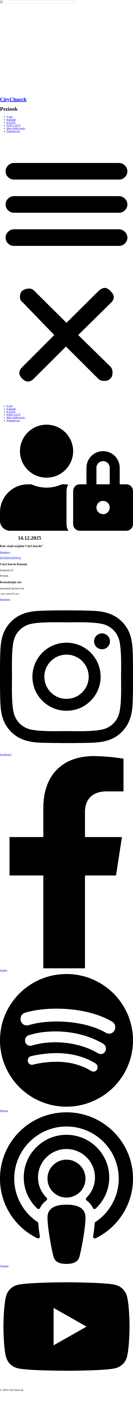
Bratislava (5, 552)
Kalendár (11, 119)
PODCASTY (13, 125)
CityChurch (13, 99)
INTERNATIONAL (10, 557)
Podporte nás (13, 131)
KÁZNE (11, 122)
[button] (66, 268)
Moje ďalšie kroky (15, 128)
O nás (9, 116)
